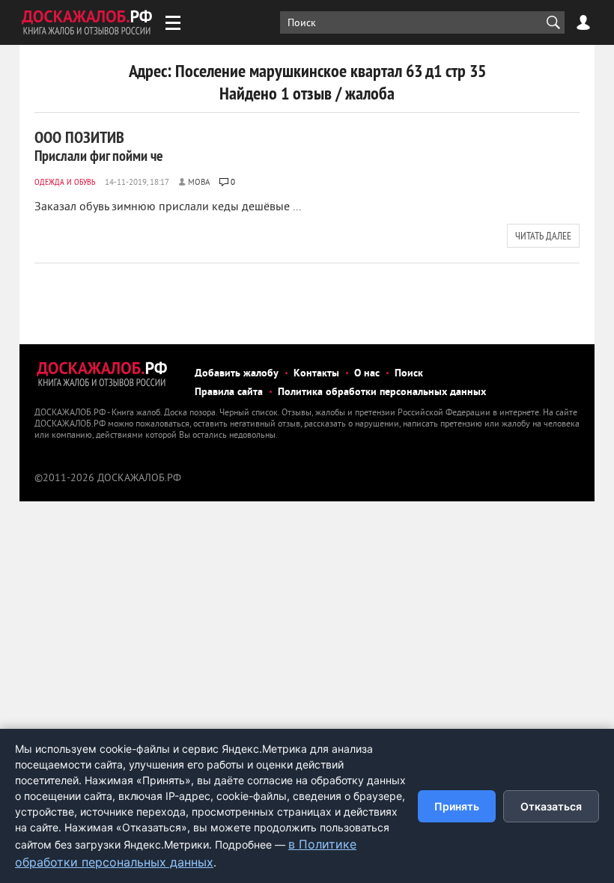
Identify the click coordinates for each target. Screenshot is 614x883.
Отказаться (551, 806)
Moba (199, 182)
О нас (367, 373)
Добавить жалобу (237, 373)
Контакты (316, 373)
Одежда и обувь (64, 181)
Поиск (409, 373)
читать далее (543, 235)
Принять (456, 806)
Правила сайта (229, 392)
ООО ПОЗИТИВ (98, 145)
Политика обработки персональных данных (382, 392)
